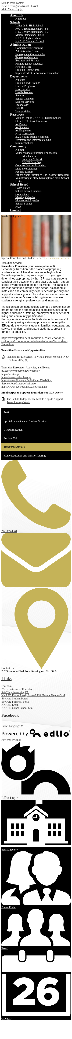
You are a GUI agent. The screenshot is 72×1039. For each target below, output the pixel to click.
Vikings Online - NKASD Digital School (38, 117)
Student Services (24, 101)
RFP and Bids (23, 66)
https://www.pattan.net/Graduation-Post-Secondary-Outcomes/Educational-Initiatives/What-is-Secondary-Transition (34, 341)
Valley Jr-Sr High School (29, 25)
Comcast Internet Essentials (30, 165)
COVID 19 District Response (31, 121)
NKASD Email (10, 704)
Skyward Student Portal (14, 698)
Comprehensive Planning (29, 47)
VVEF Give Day (31, 162)
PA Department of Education (17, 689)
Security (19, 95)
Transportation (23, 111)
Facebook (6, 685)
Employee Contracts (26, 57)
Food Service (22, 89)
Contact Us (7, 668)
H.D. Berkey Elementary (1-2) (32, 31)
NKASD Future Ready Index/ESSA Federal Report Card (33, 695)
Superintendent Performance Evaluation (37, 73)
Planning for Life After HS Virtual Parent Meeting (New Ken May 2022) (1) (38, 358)
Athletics (20, 79)
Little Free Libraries (26, 168)
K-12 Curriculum (24, 133)
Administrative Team (26, 51)
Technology (21, 104)
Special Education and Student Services (23, 258)
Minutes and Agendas (27, 200)
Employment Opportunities (30, 54)
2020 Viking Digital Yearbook (32, 136)
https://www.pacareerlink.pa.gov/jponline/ (24, 386)
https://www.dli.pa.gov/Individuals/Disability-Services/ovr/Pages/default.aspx (26, 382)
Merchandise (29, 156)
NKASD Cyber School (28, 38)
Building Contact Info (27, 69)
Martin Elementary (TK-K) (30, 34)
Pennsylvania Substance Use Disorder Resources (42, 174)
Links (6, 678)
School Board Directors (28, 191)
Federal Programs (25, 86)
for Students (22, 127)
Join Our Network (32, 159)
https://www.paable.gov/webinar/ (20, 370)
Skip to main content (12, 2)
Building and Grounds (27, 82)
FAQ (18, 206)
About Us (20, 18)
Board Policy (22, 187)
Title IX (19, 108)
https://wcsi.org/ (10, 374)
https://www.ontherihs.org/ (16, 377)
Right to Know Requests (29, 63)
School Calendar (24, 98)
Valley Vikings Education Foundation (36, 152)
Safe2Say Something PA (15, 692)
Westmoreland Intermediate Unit (33, 139)
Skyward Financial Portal (15, 701)
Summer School (24, 142)
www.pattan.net (44, 266)
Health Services (24, 92)
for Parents (21, 124)
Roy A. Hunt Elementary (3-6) (32, 28)
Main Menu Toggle (12, 9)
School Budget (23, 203)
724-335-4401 (9, 531)
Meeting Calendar (25, 197)
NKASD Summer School (29, 41)
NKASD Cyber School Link (17, 707)
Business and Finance (27, 60)
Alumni (19, 149)
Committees (21, 194)
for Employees (23, 130)
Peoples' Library (24, 171)
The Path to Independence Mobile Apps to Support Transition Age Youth (35, 401)
